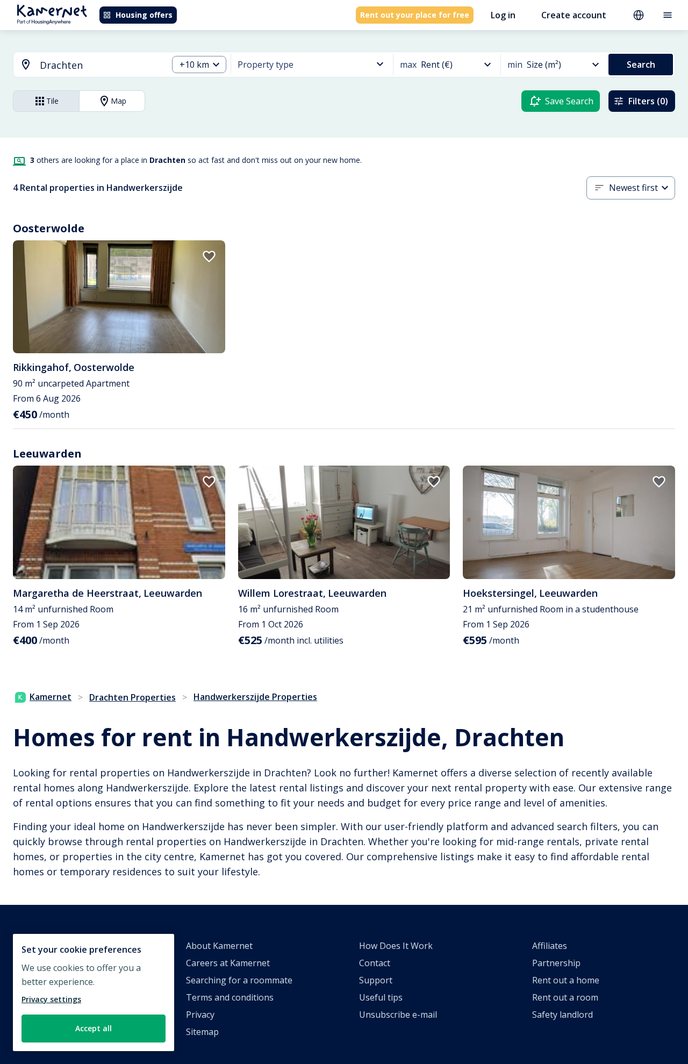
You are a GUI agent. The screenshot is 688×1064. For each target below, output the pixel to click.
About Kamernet (219, 946)
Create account (573, 15)
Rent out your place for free (414, 15)
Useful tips (381, 997)
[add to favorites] (209, 256)
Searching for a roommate (239, 980)
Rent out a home (565, 980)
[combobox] (84, 65)
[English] (638, 15)
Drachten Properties (132, 697)
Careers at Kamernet (228, 963)
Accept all (93, 1028)
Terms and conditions (230, 997)
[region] (93, 992)
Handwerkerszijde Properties (255, 696)
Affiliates (549, 946)
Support (375, 980)
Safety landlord (562, 1014)
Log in (503, 15)
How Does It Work (396, 946)
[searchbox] (100, 65)
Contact (374, 963)
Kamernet (50, 697)
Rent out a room (565, 997)
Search (641, 64)
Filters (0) (648, 101)
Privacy (200, 1014)
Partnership (556, 963)
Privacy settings (51, 999)
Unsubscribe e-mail (398, 1014)
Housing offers (144, 15)
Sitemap (202, 1032)
